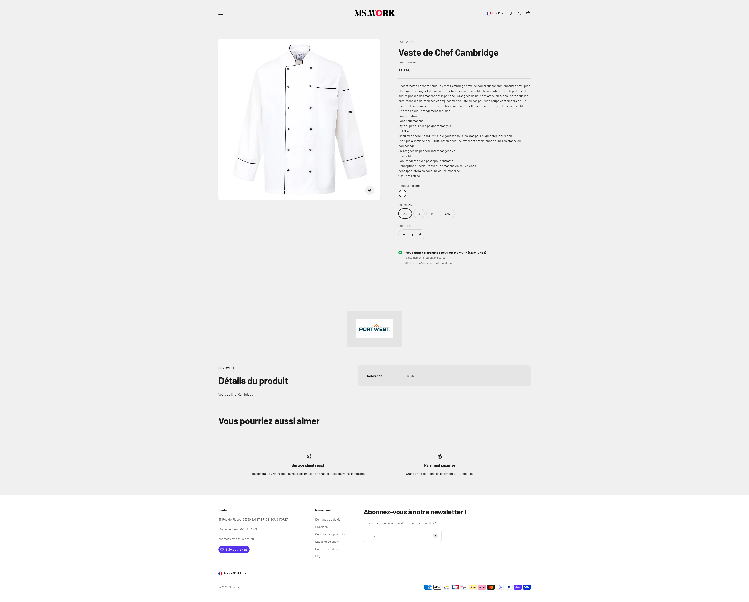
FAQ (317, 556)
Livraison (321, 527)
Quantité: (404, 225)
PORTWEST (406, 41)
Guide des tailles (326, 549)
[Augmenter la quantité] (420, 234)
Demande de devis (327, 519)
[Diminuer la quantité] (404, 234)
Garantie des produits (330, 534)
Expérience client (327, 541)
